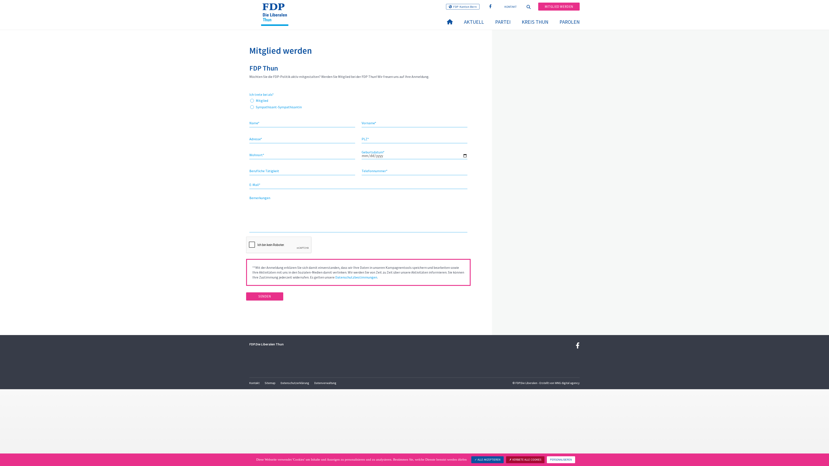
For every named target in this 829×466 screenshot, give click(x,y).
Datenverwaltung (325, 383)
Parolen (570, 22)
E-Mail (254, 185)
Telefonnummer (375, 171)
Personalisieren (561, 459)
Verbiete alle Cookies (526, 459)
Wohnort (256, 155)
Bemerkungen (259, 198)
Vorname (369, 123)
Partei (503, 22)
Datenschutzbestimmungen (356, 277)
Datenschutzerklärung (295, 383)
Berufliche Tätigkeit (264, 171)
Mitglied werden (559, 7)
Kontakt (511, 7)
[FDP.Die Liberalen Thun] (276, 8)
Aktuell (474, 22)
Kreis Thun (535, 22)
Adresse (255, 139)
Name (254, 123)
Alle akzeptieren (488, 459)
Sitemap (270, 383)
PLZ (365, 139)
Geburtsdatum (373, 152)
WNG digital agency (567, 383)
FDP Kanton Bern (465, 7)
